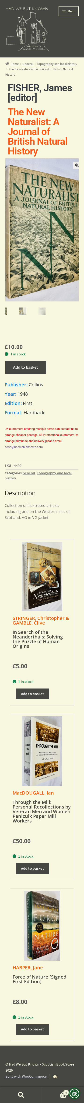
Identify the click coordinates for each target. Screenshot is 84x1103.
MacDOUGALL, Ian (33, 793)
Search (21, 1095)
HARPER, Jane (28, 967)
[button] (77, 165)
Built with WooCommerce (26, 1076)
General (27, 64)
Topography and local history (57, 64)
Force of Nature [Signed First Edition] (39, 979)
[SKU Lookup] (55, 1076)
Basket (54, 1091)
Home (15, 64)
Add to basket (25, 367)
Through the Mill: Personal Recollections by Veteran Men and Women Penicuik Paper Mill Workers (42, 811)
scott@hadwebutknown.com (24, 447)
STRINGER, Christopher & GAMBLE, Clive (41, 620)
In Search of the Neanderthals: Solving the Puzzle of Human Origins (38, 639)
